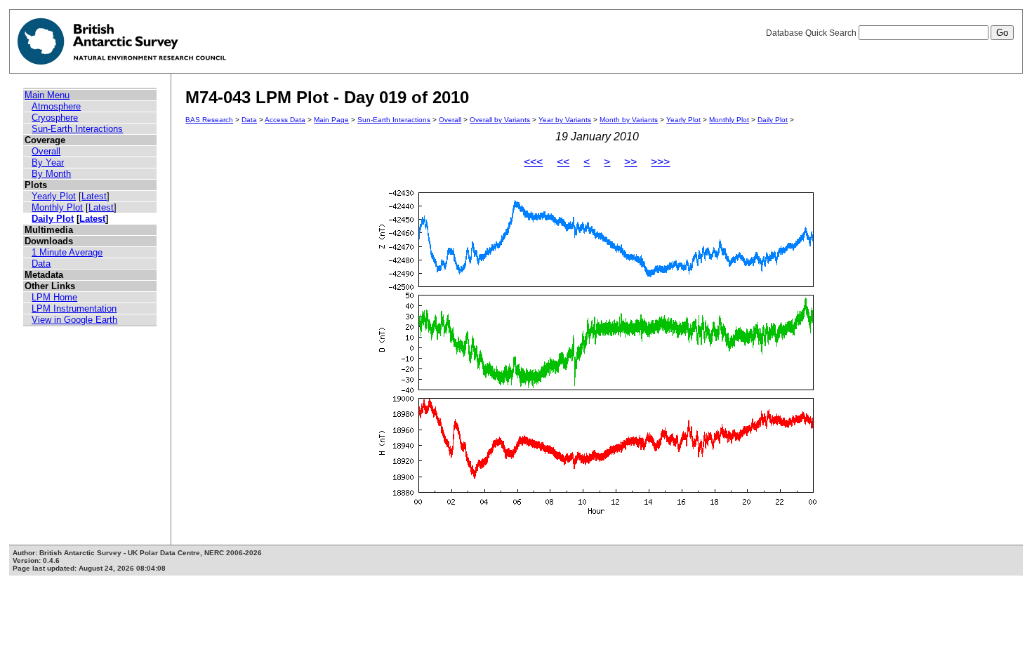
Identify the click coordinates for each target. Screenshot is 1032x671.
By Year (48, 162)
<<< (533, 162)
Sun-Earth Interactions (77, 129)
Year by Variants (564, 120)
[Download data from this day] (596, 514)
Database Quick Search (812, 33)
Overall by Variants (500, 120)
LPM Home (54, 297)
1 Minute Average (67, 252)
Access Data (285, 120)
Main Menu (47, 95)
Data (41, 263)
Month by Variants (629, 120)
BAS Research (209, 120)
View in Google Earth (74, 319)
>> (630, 162)
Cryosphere (55, 117)
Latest (94, 196)
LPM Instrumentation (74, 308)
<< (563, 162)
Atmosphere (56, 106)
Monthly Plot (57, 207)
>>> (660, 162)
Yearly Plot (54, 196)
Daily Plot (53, 218)
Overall (46, 151)
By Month (51, 173)
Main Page (331, 120)
